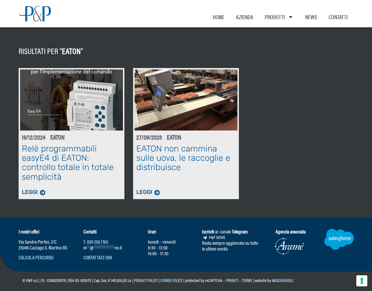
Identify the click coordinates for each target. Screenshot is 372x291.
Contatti (338, 17)
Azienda (244, 17)
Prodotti (275, 17)
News (311, 17)
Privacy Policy (146, 280)
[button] (36, 257)
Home (218, 17)
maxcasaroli (283, 280)
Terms (247, 280)
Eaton (71, 50)
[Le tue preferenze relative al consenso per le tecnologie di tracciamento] (361, 280)
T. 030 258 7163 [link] (95, 241)
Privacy (232, 280)
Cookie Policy (171, 280)
